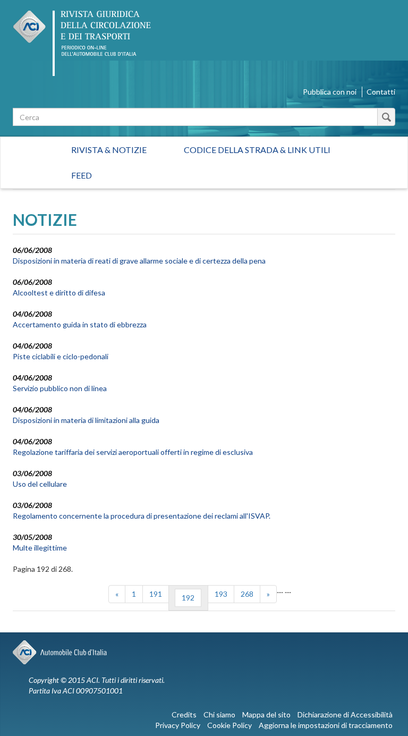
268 (247, 593)
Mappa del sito (266, 714)
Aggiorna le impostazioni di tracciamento (326, 725)
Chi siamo (219, 714)
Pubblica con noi (329, 91)
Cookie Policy (229, 725)
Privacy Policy (177, 725)
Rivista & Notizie (109, 150)
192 (188, 597)
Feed (81, 175)
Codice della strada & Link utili (257, 150)
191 (155, 593)
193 (221, 593)
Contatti (381, 91)
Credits (184, 714)
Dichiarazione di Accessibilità (345, 714)
